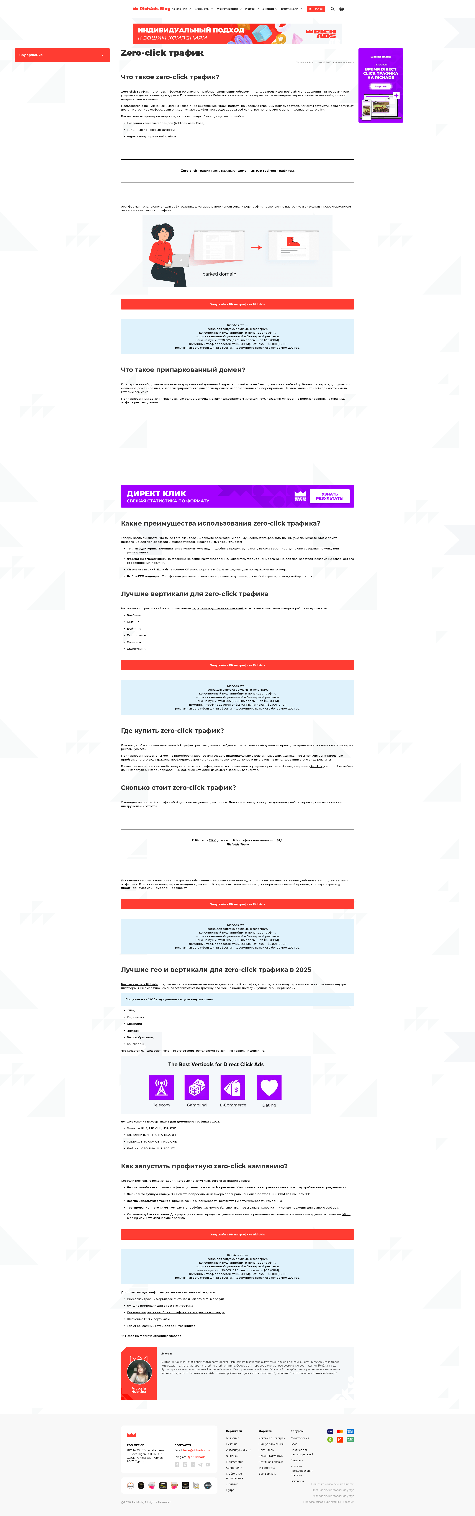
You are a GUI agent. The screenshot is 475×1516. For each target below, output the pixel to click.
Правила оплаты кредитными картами (328, 1502)
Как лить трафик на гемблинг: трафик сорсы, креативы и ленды (176, 1312)
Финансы (232, 1456)
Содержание (31, 55)
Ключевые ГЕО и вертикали (148, 1319)
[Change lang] (341, 8)
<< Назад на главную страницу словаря (151, 1336)
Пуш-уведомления (271, 1444)
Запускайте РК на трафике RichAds (237, 304)
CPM (212, 840)
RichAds (316, 766)
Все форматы (267, 1473)
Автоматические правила (165, 1218)
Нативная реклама (270, 1462)
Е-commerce (234, 1462)
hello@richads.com (196, 1450)
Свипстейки (234, 1467)
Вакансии (297, 1481)
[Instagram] (185, 1464)
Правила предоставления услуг (333, 1490)
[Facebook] (177, 1464)
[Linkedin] (193, 1464)
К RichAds (316, 8)
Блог (294, 1444)
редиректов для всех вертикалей (217, 608)
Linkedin (166, 1353)
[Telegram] (200, 1464)
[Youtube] (208, 1464)
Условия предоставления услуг (333, 1496)
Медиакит (297, 1460)
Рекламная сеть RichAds (139, 984)
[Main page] (151, 9)
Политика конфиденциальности (332, 1484)
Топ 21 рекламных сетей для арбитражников (161, 1326)
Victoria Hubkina (305, 62)
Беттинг (231, 1444)
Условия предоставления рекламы (302, 1471)
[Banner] (237, 33)
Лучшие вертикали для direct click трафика (160, 1305)
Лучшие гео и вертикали (274, 988)
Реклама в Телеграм (271, 1438)
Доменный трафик (270, 1456)
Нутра (230, 1490)
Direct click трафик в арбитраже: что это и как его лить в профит (175, 1299)
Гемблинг (232, 1438)
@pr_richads (196, 1457)
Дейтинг (232, 1484)
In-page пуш (266, 1467)
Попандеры (266, 1450)
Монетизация (300, 1438)
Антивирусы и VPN (239, 1450)
